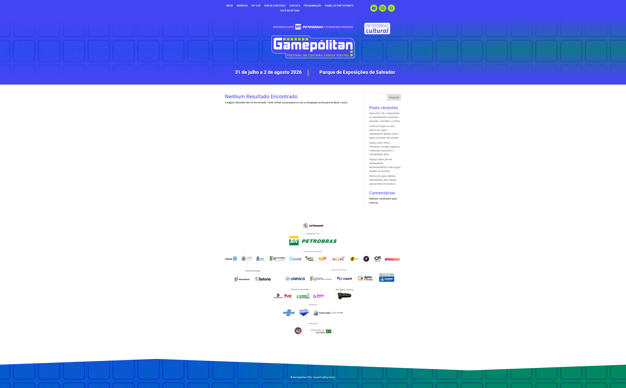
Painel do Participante (339, 6)
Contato (294, 6)
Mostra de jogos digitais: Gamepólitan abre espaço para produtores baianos (383, 179)
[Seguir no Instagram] (382, 8)
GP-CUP (256, 6)
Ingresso (242, 6)
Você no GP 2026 (289, 10)
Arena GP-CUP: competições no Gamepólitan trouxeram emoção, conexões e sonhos (384, 117)
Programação (312, 6)
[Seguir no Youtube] (373, 8)
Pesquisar (394, 97)
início (229, 6)
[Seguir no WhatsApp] (391, 8)
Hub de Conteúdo (275, 6)
